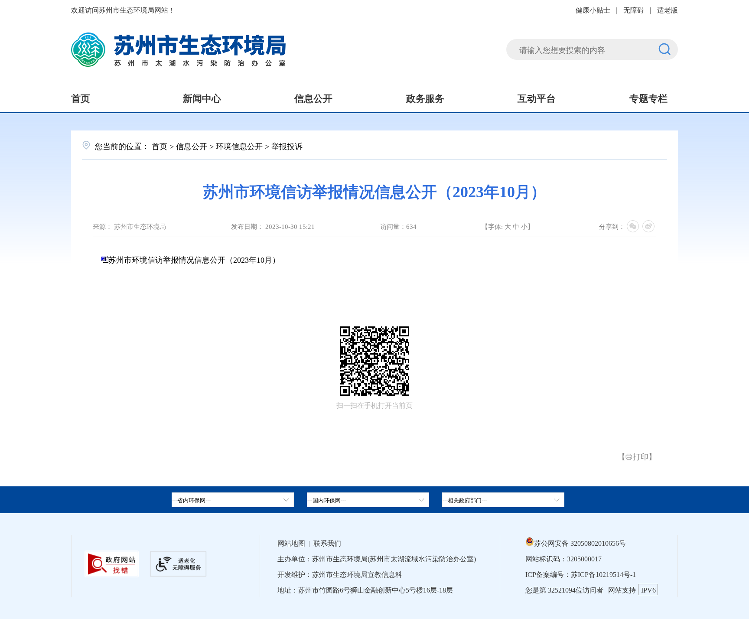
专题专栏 (648, 97)
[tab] (368, 499)
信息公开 (313, 97)
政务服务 (425, 97)
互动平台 (537, 97)
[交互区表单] (592, 44)
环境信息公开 (239, 145)
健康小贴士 (593, 9)
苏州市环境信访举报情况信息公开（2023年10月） (194, 259)
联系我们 (327, 543)
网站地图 (291, 543)
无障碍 (633, 9)
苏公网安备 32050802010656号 (580, 543)
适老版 (667, 9)
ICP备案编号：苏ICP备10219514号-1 (580, 574)
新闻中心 (202, 97)
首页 (80, 97)
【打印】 (637, 456)
